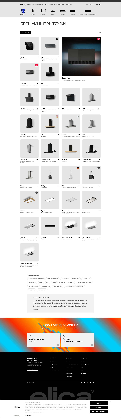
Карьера (51, 367)
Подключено (32, 290)
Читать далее (35, 309)
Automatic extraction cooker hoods (74, 286)
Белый (47, 282)
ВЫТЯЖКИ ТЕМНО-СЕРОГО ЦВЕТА (66, 282)
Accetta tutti (98, 403)
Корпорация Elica (53, 364)
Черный (41, 282)
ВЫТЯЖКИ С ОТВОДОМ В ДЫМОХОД (36, 278)
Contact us (83, 373)
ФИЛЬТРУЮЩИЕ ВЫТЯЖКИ (52, 278)
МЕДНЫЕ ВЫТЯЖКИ (46, 286)
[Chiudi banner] (110, 401)
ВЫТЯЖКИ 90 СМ (75, 278)
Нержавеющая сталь (34, 286)
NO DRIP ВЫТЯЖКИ (58, 286)
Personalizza (98, 407)
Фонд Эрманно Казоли (54, 370)
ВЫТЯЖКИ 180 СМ (32, 282)
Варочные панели (69, 367)
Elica (21, 20)
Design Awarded (42, 290)
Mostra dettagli (28, 415)
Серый (54, 282)
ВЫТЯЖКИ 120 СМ (86, 278)
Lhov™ (67, 370)
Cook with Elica (53, 361)
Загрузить (83, 361)
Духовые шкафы (69, 373)
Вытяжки (25, 20)
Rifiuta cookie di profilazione (98, 411)
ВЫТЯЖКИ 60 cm (65, 278)
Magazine (83, 370)
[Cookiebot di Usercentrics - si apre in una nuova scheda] (16, 415)
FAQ (82, 367)
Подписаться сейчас (33, 369)
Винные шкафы (69, 376)
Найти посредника (85, 364)
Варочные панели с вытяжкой (72, 364)
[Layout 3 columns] (97, 32)
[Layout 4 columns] (100, 32)
